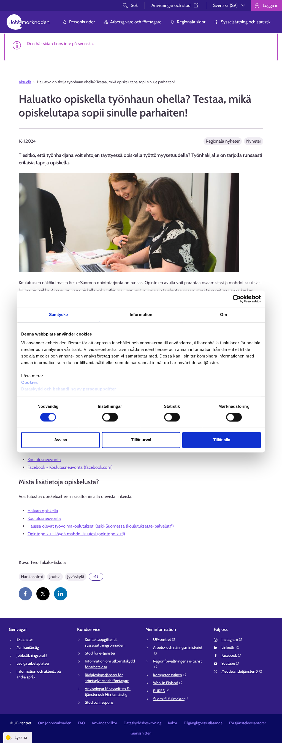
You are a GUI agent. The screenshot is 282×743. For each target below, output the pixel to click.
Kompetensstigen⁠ (167, 674)
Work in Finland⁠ (165, 682)
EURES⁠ (159, 690)
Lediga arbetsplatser (33, 663)
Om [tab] (223, 314)
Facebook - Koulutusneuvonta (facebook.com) (70, 467)
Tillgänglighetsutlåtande (203, 722)
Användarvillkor (104, 722)
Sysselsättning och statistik (245, 21)
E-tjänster (25, 639)
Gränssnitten (141, 733)
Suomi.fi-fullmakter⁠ (169, 698)
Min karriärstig (28, 647)
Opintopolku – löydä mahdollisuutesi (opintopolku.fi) (76, 533)
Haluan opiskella (43, 510)
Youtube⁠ (228, 663)
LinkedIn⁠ (228, 647)
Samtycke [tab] (58, 314)
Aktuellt (25, 81)
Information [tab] (141, 314)
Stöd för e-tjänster (100, 653)
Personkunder (82, 21)
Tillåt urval (141, 440)
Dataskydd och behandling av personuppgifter (68, 389)
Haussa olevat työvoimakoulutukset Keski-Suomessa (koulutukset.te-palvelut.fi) (101, 526)
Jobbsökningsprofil (32, 655)
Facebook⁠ (229, 655)
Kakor (172, 722)
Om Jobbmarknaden (54, 722)
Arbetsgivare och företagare (135, 21)
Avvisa (60, 440)
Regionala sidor (191, 21)
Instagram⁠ (229, 639)
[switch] (110, 417)
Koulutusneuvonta (44, 459)
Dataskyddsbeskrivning (142, 722)
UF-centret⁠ (162, 639)
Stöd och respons (99, 702)
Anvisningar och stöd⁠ (171, 5)
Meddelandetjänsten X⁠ (239, 671)
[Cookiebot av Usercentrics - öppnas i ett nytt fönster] (237, 299)
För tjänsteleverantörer (247, 722)
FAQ (81, 722)
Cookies (29, 382)
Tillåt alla (221, 440)
